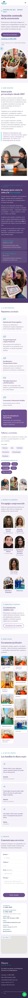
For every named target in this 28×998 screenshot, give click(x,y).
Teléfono (6, 862)
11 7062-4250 (7, 912)
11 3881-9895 (7, 907)
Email (7, 870)
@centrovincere (7, 931)
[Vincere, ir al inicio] (4, 3)
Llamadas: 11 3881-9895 (7, 975)
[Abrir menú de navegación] (25, 2)
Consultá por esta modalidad (13, 626)
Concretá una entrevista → (10, 34)
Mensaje (6, 878)
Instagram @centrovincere (8, 985)
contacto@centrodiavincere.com (12, 922)
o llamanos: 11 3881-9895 (8, 39)
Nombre (5, 854)
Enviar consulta (14, 895)
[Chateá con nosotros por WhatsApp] (24, 994)
